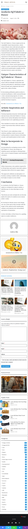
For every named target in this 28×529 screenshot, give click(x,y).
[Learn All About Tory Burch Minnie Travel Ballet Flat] (5, 424)
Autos (3, 469)
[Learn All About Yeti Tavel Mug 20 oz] (5, 404)
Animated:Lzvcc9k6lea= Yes (13, 103)
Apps (3, 476)
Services (4, 480)
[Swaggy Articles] (10, 2)
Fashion (4, 466)
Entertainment (5, 478)
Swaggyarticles (6, 445)
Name (3, 343)
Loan (3, 447)
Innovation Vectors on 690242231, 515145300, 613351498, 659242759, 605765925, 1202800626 (20, 290)
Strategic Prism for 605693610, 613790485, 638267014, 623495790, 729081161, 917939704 (7, 308)
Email (2, 348)
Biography (4, 495)
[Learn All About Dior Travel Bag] (5, 411)
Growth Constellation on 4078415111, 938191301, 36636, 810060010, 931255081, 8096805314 (20, 308)
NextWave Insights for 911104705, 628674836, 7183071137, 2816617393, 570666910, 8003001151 (7, 290)
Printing (4, 509)
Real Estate (5, 492)
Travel (3, 483)
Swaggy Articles (10, 6)
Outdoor (4, 504)
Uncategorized (5, 464)
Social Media (5, 473)
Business (4, 454)
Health (3, 461)
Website (3, 354)
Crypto (4, 485)
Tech (3, 450)
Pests (3, 507)
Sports (3, 502)
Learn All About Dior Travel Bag (19, 409)
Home (3, 6)
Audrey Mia (5, 18)
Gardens (4, 488)
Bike (3, 497)
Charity (4, 499)
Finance (4, 452)
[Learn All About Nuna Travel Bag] (5, 417)
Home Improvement (7, 459)
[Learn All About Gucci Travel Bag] (5, 431)
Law (3, 471)
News (3, 457)
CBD (3, 490)
